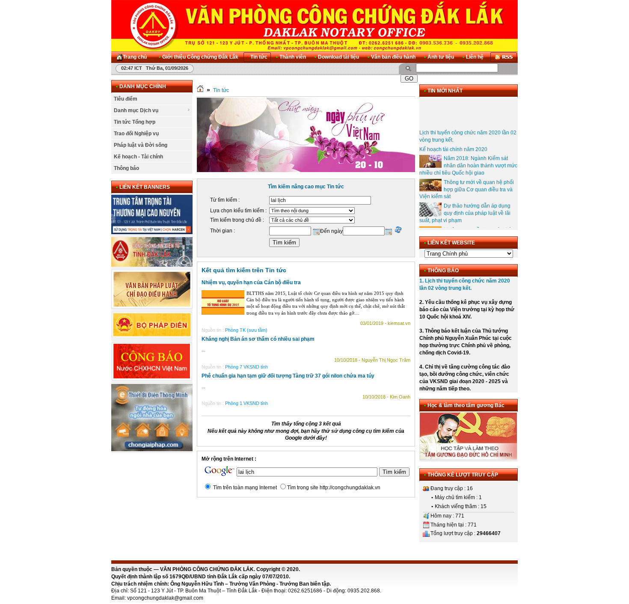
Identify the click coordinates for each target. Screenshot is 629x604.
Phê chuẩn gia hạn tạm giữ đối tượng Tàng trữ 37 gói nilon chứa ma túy (288, 376)
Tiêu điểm (125, 99)
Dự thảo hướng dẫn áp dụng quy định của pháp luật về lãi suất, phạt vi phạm (464, 208)
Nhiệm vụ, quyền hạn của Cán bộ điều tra (251, 283)
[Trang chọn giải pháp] (152, 449)
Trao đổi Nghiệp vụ (136, 134)
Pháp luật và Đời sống (140, 145)
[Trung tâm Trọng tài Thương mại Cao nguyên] (152, 232)
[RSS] (504, 57)
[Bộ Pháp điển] (152, 337)
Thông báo (126, 168)
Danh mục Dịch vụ (136, 110)
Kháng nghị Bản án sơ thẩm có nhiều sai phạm (258, 339)
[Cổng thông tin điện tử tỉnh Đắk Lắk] (152, 265)
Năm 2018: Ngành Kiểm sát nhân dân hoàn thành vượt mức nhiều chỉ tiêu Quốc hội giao (468, 160)
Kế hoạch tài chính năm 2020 (453, 144)
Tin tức (221, 90)
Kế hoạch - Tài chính (138, 157)
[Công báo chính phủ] (152, 379)
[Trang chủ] (200, 90)
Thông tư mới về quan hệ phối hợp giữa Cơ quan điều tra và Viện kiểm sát (466, 184)
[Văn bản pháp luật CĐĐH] (152, 307)
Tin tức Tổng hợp (134, 122)
